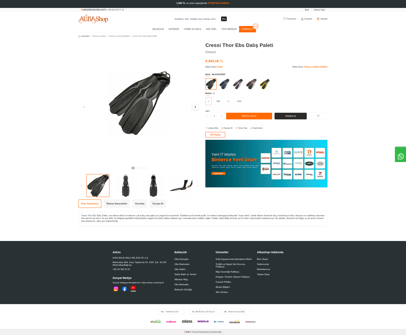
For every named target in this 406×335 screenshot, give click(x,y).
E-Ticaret (194, 332)
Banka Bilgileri (223, 287)
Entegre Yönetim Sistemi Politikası (233, 277)
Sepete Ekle (249, 116)
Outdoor (174, 29)
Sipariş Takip (319, 10)
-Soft (187, 332)
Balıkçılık (158, 29)
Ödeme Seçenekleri (116, 203)
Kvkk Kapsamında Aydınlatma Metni (234, 259)
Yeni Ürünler (229, 29)
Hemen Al (290, 116)
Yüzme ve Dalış (192, 29)
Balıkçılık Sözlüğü (183, 289)
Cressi (210, 52)
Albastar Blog (181, 279)
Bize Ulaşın (262, 259)
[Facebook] (124, 289)
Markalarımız (263, 269)
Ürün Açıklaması (90, 203)
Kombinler (247, 29)
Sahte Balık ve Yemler (185, 274)
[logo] (93, 19)
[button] (133, 168)
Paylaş (217, 134)
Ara (224, 19)
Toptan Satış (263, 274)
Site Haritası (222, 292)
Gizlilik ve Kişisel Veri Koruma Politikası (230, 265)
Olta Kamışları (181, 259)
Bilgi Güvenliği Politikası (227, 271)
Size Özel (211, 29)
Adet (207, 111)
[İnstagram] (116, 289)
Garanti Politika (223, 282)
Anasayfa (85, 36)
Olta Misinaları (181, 284)
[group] (140, 103)
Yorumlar (139, 203)
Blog (307, 10)
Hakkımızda (263, 264)
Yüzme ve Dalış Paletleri (119, 36)
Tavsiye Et (227, 128)
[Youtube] (133, 289)
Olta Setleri (180, 269)
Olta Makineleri (182, 264)
